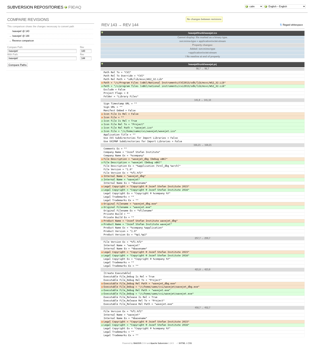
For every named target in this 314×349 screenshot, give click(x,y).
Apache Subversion (159, 343)
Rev (82, 47)
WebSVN (137, 343)
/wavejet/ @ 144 (20, 36)
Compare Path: (15, 47)
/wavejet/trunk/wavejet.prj (202, 64)
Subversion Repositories (35, 7)
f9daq (74, 7)
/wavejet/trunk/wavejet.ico (202, 33)
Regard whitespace (293, 24)
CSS (190, 343)
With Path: (12, 54)
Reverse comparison (23, 40)
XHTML (182, 343)
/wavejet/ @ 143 (20, 31)
